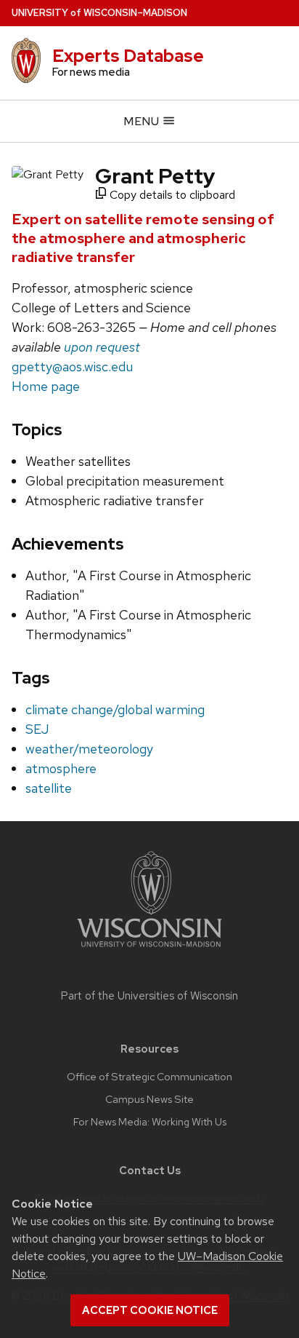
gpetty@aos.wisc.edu (72, 366)
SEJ (37, 729)
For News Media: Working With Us (149, 1121)
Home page (46, 386)
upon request (102, 347)
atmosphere (61, 768)
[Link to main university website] (149, 949)
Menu (142, 121)
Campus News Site (149, 1099)
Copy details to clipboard (171, 194)
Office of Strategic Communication (149, 1076)
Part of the (149, 996)
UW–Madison (99, 13)
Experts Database (128, 55)
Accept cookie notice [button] (150, 1310)
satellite (48, 788)
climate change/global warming (115, 709)
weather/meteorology (89, 748)
